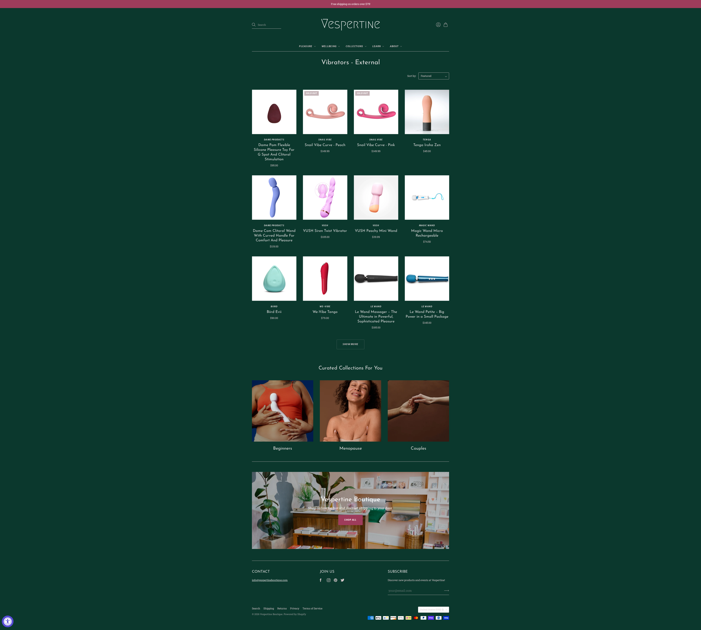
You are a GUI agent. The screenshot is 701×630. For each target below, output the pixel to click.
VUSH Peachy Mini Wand (376, 231)
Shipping (268, 608)
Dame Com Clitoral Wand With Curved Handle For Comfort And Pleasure (274, 235)
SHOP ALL (350, 519)
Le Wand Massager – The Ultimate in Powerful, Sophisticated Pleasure (376, 316)
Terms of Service (312, 608)
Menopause (350, 448)
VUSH (325, 225)
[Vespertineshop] (342, 581)
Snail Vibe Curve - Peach (325, 145)
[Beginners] (282, 411)
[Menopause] (350, 411)
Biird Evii (274, 312)
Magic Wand (427, 225)
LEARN (376, 46)
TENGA (427, 139)
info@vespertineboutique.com (270, 580)
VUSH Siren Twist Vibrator (325, 231)
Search (256, 608)
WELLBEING (329, 46)
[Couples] (418, 411)
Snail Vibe (325, 139)
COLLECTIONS (354, 46)
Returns (282, 608)
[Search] (254, 24)
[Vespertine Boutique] (350, 25)
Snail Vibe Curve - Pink (376, 145)
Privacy (294, 608)
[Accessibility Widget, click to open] (8, 621)
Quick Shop (274, 128)
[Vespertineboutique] (320, 581)
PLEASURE (305, 46)
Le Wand (376, 306)
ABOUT (394, 46)
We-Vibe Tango (325, 312)
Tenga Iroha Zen (427, 145)
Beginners (282, 448)
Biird (274, 306)
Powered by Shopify (295, 614)
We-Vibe (325, 306)
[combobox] (266, 25)
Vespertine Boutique (271, 614)
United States (432, 609)
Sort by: (411, 76)
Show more (351, 344)
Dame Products (274, 139)
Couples (418, 448)
